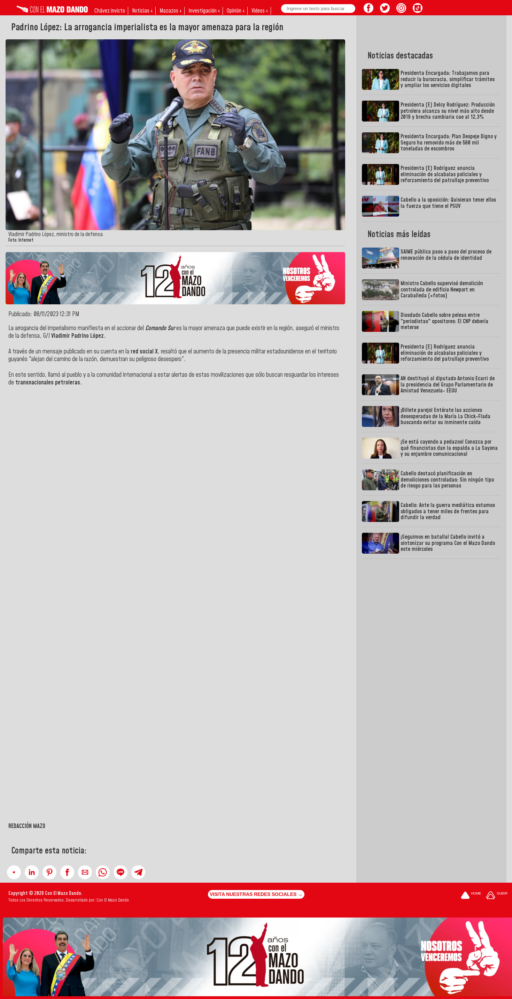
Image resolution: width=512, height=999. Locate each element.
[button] (14, 872)
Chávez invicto (109, 11)
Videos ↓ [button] (259, 11)
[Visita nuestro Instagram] (401, 11)
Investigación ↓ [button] (204, 11)
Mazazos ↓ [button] (170, 11)
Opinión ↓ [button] (236, 11)
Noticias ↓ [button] (142, 11)
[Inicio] (52, 11)
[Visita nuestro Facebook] (368, 11)
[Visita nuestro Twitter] (385, 11)
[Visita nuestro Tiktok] (417, 11)
